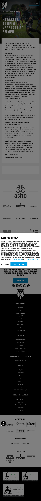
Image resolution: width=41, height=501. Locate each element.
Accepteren (19, 264)
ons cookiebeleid (16, 259)
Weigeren (5, 264)
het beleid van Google (31, 259)
